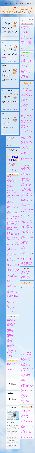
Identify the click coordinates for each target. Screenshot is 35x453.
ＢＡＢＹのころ (15, 109)
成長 (11, 442)
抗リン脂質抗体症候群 (15, 442)
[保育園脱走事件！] (15, 71)
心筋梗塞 (13, 440)
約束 (7, 445)
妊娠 (15, 437)
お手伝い (8, 428)
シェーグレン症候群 (14, 431)
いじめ (17, 425)
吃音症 (7, 437)
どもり (18, 428)
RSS (33, 0)
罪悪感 (10, 445)
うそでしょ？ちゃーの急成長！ (8, 90)
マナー (14, 432)
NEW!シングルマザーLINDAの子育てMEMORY (18, 3)
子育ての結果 (9, 440)
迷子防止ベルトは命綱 (7, 113)
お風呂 (15, 428)
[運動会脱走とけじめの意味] (15, 48)
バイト (12, 432)
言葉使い (15, 445)
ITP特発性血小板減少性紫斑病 (11, 425)
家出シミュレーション (7, 18)
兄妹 (14, 434)
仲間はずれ (8, 434)
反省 (14, 435)
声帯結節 (10, 437)
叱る (16, 435)
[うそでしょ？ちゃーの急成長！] (15, 96)
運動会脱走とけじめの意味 (7, 42)
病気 (17, 443)
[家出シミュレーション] (15, 25)
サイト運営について (9, 431)
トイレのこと (8, 432)
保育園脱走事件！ (5, 65)
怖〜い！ (16, 440)
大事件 (13, 437)
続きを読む (3, 34)
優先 (11, 434)
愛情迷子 (8, 442)
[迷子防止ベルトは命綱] (15, 119)
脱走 (12, 445)
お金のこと (12, 428)
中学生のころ (14, 61)
